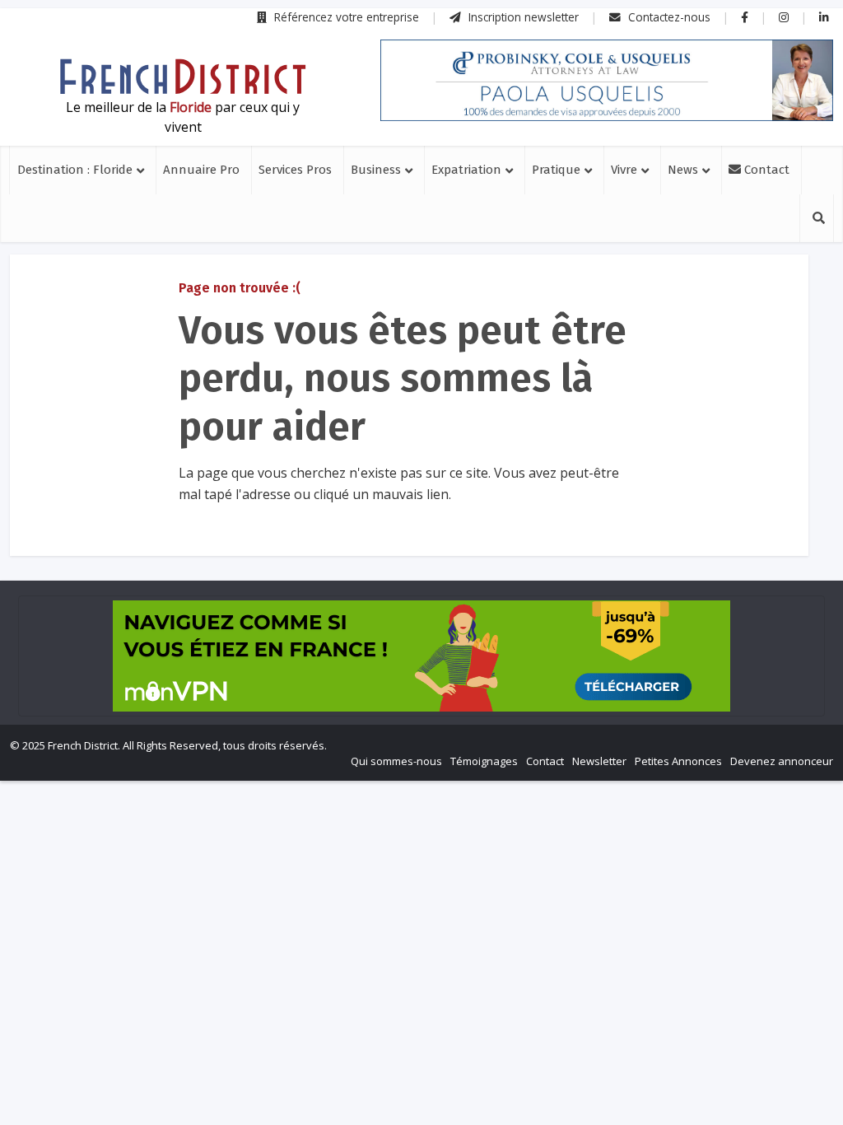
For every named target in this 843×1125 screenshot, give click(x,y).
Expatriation (466, 169)
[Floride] (182, 76)
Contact (765, 169)
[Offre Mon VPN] (421, 656)
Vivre (624, 169)
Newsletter (599, 761)
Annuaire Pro (201, 169)
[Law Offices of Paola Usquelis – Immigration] (606, 80)
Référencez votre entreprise (345, 17)
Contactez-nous (667, 17)
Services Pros (295, 169)
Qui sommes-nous (396, 761)
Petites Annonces (678, 761)
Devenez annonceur (781, 761)
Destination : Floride (75, 169)
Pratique (556, 169)
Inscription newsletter (522, 17)
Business (376, 169)
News (683, 169)
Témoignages (484, 761)
